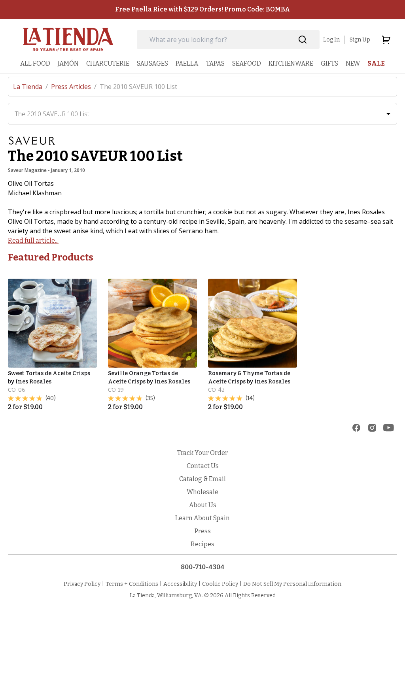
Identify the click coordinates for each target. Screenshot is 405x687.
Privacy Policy (82, 584)
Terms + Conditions (132, 584)
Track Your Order (202, 453)
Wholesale (202, 492)
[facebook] (356, 427)
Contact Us (203, 466)
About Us (202, 505)
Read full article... (33, 240)
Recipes (202, 544)
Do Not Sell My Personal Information (292, 584)
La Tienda (30, 86)
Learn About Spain (202, 518)
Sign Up (360, 39)
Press (203, 531)
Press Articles (74, 86)
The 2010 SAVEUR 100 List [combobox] (52, 113)
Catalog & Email (202, 479)
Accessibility (180, 584)
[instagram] (372, 427)
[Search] (303, 40)
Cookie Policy (220, 584)
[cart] (386, 39)
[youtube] (388, 428)
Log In (331, 39)
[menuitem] (35, 63)
